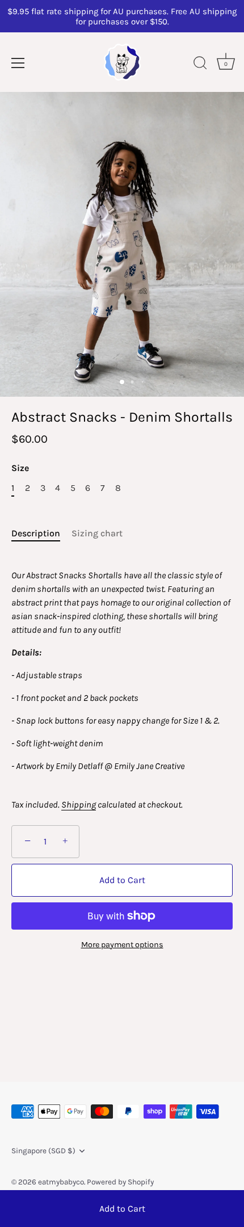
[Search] (200, 64)
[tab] (41, 533)
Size (20, 468)
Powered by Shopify (120, 1182)
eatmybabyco (61, 1182)
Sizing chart (97, 533)
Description (35, 533)
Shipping (78, 804)
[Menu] (18, 63)
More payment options (122, 944)
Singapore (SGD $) (43, 1150)
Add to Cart (122, 1208)
